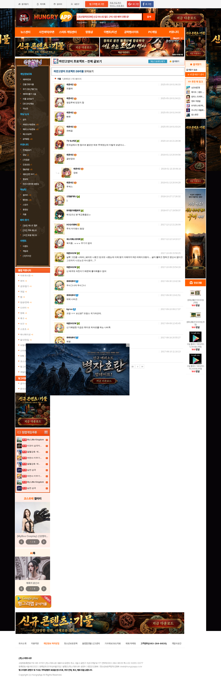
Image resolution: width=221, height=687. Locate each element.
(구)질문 (26, 160)
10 (132, 366)
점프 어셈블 (195, 101)
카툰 (24, 214)
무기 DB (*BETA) (30, 89)
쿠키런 (94, 22)
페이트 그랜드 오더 (198, 92)
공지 (24, 119)
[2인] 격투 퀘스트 (30, 230)
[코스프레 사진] (32, 517)
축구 (23, 318)
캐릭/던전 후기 (30, 174)
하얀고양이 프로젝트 (72, 61)
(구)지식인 (27, 256)
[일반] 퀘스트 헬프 (30, 225)
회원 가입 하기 (115, 3)
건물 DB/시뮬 (28, 84)
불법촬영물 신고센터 (91, 643)
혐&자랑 (27, 169)
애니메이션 (26, 334)
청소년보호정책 (70, 643)
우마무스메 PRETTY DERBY (198, 105)
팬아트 (27, 200)
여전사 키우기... (34, 458)
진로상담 (27, 164)
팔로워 (25, 179)
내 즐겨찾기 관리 (195, 74)
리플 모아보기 (28, 99)
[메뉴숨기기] (177, 38)
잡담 (26, 155)
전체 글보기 (94, 61)
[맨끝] (142, 366)
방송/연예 (26, 302)
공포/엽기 (26, 286)
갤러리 (27, 195)
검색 (149, 16)
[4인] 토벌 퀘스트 (30, 235)
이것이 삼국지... (34, 446)
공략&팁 (27, 139)
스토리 (25, 205)
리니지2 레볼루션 (198, 110)
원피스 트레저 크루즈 (198, 96)
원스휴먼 (194, 114)
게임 (23, 291)
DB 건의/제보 (28, 104)
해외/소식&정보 (31, 129)
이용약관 (35, 643)
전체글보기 (27, 150)
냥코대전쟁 (195, 87)
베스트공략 (27, 134)
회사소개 (22, 643)
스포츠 (24, 329)
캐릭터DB (27, 79)
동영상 (25, 209)
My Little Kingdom (35, 439)
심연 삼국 (31, 470)
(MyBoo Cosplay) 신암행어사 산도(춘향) (38, 536)
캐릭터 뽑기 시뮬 (29, 94)
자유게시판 (26, 275)
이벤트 (25, 246)
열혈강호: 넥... (33, 452)
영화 (23, 313)
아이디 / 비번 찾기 (117, 6)
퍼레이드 (102, 22)
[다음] (137, 366)
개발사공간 (176, 643)
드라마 (24, 307)
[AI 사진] (32, 568)
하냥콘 (25, 108)
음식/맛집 (26, 340)
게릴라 (25, 251)
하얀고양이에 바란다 (31, 184)
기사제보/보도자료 (113, 643)
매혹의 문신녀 (32, 583)
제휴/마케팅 (131, 643)
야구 (23, 324)
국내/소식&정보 (31, 124)
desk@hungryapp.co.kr (131, 666)
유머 (23, 281)
